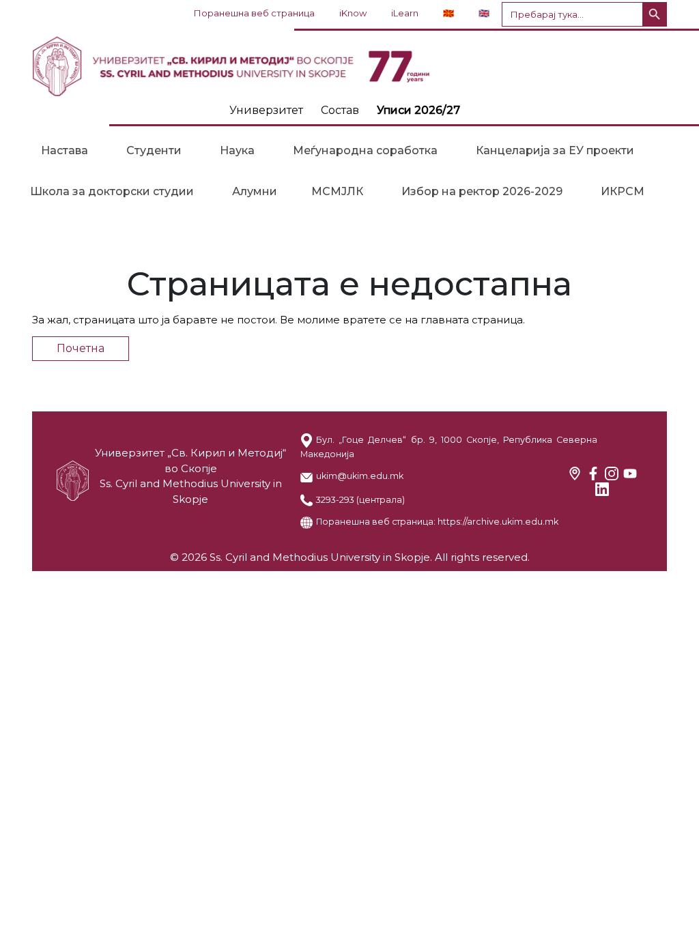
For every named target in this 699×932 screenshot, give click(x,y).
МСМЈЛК (337, 191)
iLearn (404, 13)
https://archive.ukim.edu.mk (498, 521)
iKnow (353, 13)
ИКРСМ (622, 191)
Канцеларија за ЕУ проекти (555, 150)
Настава (64, 150)
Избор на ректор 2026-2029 (481, 191)
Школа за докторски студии (112, 191)
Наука (237, 150)
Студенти (154, 150)
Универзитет (266, 110)
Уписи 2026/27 (418, 110)
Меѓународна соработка (365, 150)
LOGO (349, 66)
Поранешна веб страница (254, 13)
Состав (340, 110)
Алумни (254, 191)
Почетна (80, 348)
